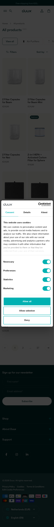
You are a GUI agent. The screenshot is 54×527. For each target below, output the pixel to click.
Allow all (27, 301)
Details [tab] (27, 212)
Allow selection (27, 310)
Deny (27, 320)
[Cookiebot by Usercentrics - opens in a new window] (38, 204)
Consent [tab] (9, 212)
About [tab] (44, 212)
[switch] (46, 270)
